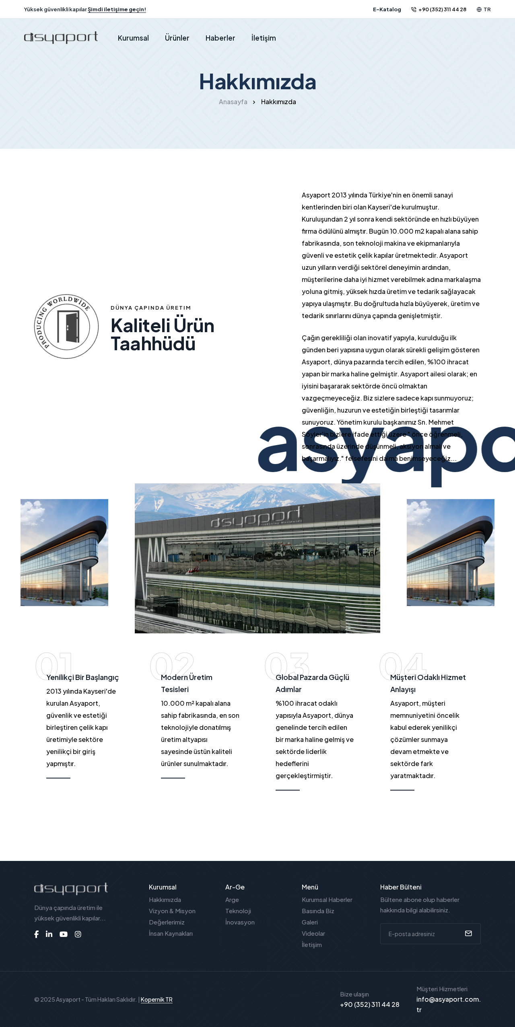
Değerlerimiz (167, 922)
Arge (232, 899)
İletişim (263, 37)
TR (487, 9)
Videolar (313, 933)
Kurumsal (133, 37)
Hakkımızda (165, 899)
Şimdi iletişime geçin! (117, 9)
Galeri (310, 922)
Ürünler (177, 37)
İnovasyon (240, 922)
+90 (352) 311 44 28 (442, 9)
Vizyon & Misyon (172, 910)
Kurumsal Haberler (327, 899)
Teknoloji (238, 910)
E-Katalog (387, 9)
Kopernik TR (157, 999)
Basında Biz (318, 910)
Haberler (220, 37)
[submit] (467, 933)
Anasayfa (233, 101)
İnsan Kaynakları (171, 933)
